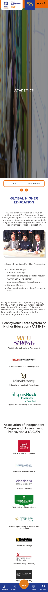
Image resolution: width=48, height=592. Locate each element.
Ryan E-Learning (34, 183)
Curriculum (14, 183)
